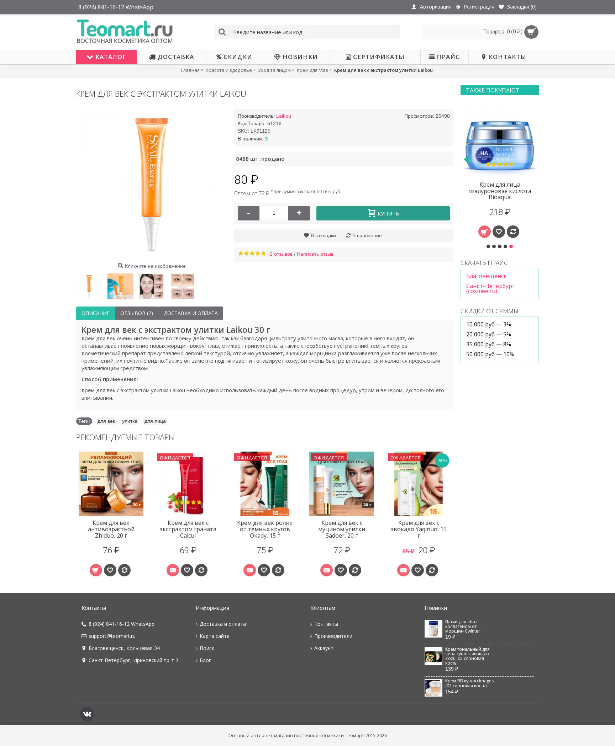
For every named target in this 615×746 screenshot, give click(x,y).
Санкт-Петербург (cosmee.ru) (490, 288)
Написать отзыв (315, 254)
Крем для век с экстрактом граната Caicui (188, 529)
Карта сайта (215, 636)
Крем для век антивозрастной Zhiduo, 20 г (111, 529)
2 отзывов (281, 254)
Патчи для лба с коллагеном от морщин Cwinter (462, 626)
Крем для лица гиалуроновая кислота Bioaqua (499, 191)
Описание (96, 313)
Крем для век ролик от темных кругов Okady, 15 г (265, 529)
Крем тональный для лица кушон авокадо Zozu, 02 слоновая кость (467, 656)
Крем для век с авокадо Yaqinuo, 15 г (418, 529)
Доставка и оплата (191, 313)
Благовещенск (486, 276)
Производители (333, 636)
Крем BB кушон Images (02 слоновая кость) (469, 683)
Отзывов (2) (136, 313)
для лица (155, 421)
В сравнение (367, 235)
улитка (129, 421)
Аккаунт (323, 648)
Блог (205, 660)
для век (106, 421)
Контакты (326, 623)
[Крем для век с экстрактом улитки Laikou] (151, 184)
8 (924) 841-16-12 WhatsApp (121, 623)
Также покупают (493, 90)
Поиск (207, 648)
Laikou (283, 116)
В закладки (323, 235)
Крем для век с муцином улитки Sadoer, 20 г (341, 529)
